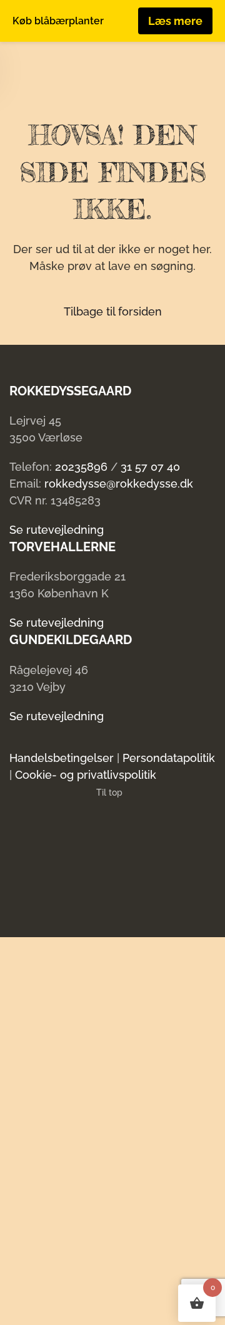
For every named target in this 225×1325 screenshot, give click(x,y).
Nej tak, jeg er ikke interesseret (101, 1306)
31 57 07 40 (150, 466)
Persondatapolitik (168, 757)
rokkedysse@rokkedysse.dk (118, 483)
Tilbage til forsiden (113, 311)
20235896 (81, 466)
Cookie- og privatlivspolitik (85, 774)
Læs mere (175, 20)
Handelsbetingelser (61, 757)
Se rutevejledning (56, 529)
